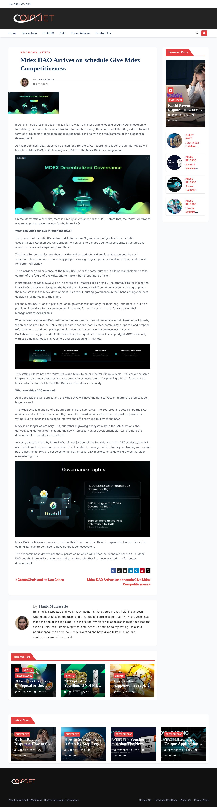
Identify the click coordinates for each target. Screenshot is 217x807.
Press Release (80, 33)
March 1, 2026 (77, 750)
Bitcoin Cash (28, 52)
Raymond (42, 691)
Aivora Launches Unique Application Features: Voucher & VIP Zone (182, 745)
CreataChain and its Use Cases (40, 580)
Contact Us (103, 33)
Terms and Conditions (165, 800)
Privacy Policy (201, 800)
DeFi (62, 33)
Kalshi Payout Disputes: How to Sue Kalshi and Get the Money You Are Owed (185, 112)
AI (17, 670)
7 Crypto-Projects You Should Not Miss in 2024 (82, 685)
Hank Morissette (45, 79)
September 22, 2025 (180, 750)
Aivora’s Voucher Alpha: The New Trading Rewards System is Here (129, 745)
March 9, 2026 (180, 115)
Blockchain (29, 33)
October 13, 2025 (129, 750)
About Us (186, 800)
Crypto (45, 52)
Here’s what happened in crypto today (130, 685)
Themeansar (71, 800)
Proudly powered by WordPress (25, 800)
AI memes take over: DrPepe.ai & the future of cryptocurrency (33, 687)
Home (12, 33)
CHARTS (48, 33)
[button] (197, 33)
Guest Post (175, 100)
